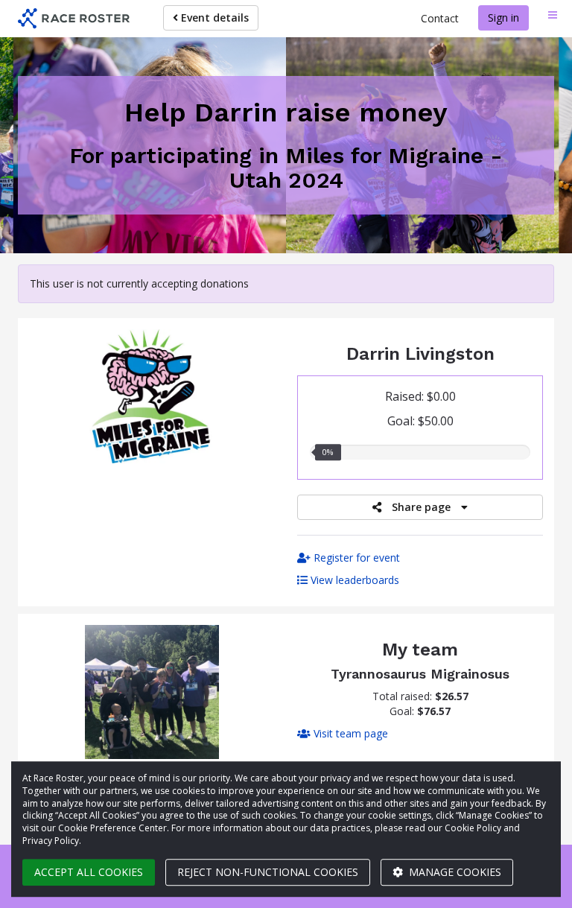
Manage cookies (453, 872)
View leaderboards (353, 580)
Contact (440, 18)
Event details (213, 17)
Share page (421, 507)
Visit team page (349, 733)
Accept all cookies (88, 872)
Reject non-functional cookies (267, 872)
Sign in (503, 17)
